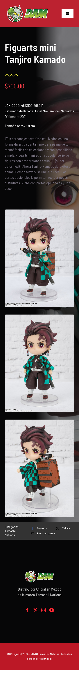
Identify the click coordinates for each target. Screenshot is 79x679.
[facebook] (27, 610)
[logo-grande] (28, 5)
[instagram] (43, 610)
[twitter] (35, 610)
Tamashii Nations (10, 533)
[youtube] (51, 610)
